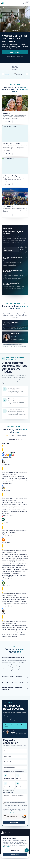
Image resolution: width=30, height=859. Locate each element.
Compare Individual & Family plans (13, 726)
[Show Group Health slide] (15, 30)
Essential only (15, 850)
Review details (14, 822)
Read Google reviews (15, 439)
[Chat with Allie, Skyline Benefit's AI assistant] (27, 850)
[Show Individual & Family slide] (17, 30)
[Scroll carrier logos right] (27, 74)
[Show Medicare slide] (13, 30)
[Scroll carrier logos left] (3, 74)
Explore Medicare (15, 52)
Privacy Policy (11, 812)
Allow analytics (15, 854)
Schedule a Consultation (8, 249)
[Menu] (27, 3)
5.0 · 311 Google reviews (15, 435)
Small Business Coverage (15, 57)
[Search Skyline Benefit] (24, 3)
